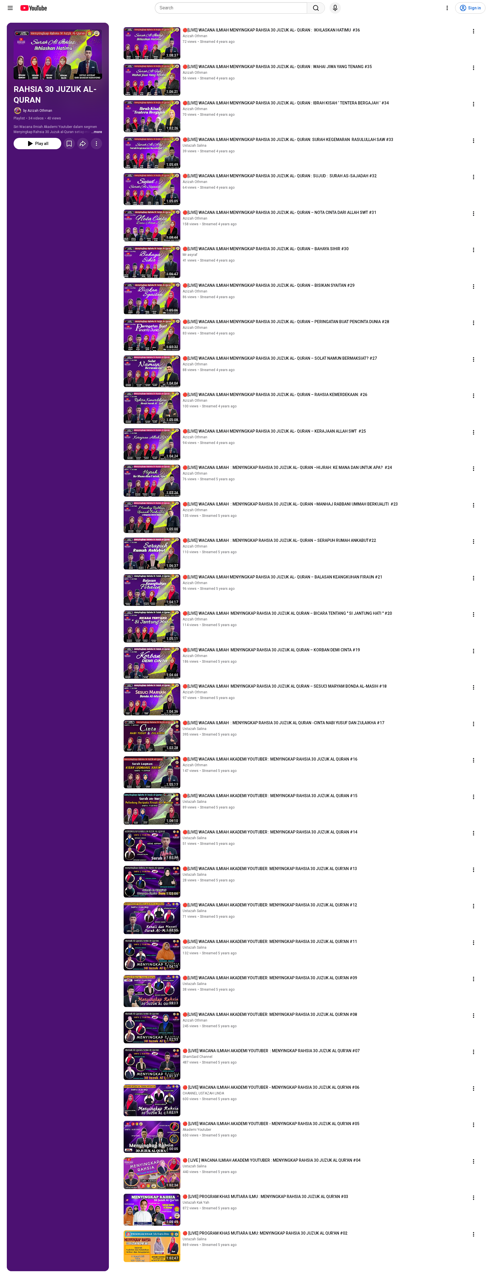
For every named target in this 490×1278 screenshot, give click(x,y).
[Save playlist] (69, 143)
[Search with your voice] (335, 8)
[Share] (82, 143)
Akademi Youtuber (197, 1130)
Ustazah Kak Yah (196, 1203)
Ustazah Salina (194, 146)
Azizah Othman (195, 36)
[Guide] (10, 8)
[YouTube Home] (33, 8)
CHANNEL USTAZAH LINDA (203, 1093)
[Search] (316, 8)
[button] (58, 54)
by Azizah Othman (37, 111)
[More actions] (96, 143)
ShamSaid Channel (197, 1057)
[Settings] (447, 8)
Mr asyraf (190, 255)
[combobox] (233, 8)
